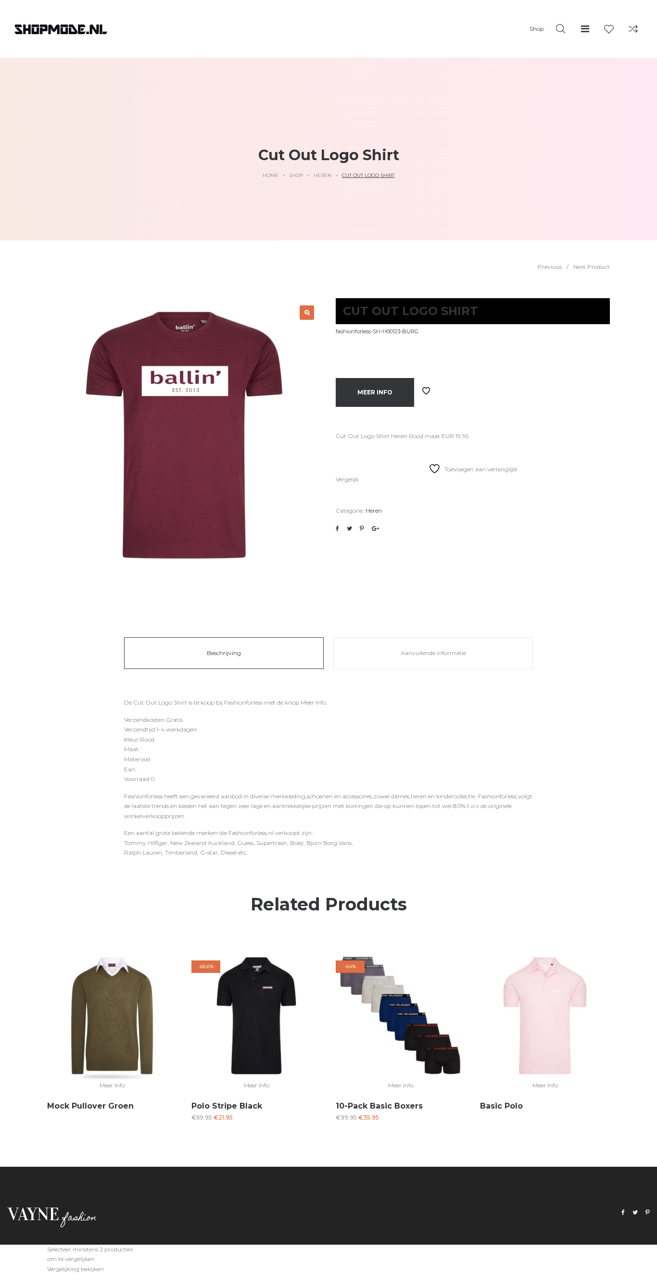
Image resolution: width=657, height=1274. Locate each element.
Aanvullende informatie (433, 652)
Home (270, 175)
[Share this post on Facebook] (337, 528)
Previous (550, 266)
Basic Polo (501, 1105)
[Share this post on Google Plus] (375, 528)
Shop (296, 175)
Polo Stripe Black (226, 1105)
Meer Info (374, 392)
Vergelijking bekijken (75, 1269)
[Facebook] (623, 1213)
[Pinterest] (647, 1213)
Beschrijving (224, 652)
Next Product (591, 266)
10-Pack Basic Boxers (379, 1105)
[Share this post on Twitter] (349, 528)
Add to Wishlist (426, 391)
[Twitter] (635, 1213)
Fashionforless (243, 702)
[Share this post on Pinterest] (362, 528)
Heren (322, 175)
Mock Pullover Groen (90, 1105)
